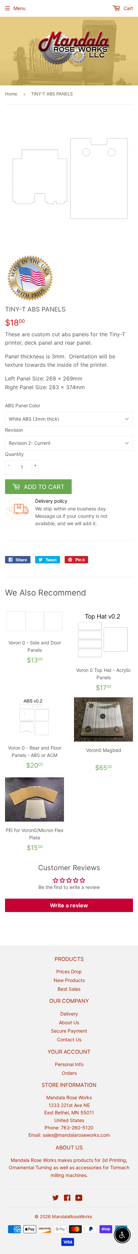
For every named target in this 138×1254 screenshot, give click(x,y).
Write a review (69, 905)
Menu (19, 8)
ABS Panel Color (22, 405)
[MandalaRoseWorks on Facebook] (67, 1198)
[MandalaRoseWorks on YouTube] (78, 1198)
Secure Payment (69, 1031)
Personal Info (69, 1064)
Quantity (14, 454)
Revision (14, 430)
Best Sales (69, 989)
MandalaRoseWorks (72, 1216)
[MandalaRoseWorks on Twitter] (55, 1198)
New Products (69, 980)
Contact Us (69, 1039)
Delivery (69, 1014)
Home (11, 93)
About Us (69, 1022)
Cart (127, 8)
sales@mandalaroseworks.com (76, 1135)
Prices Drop (69, 971)
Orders (69, 1073)
